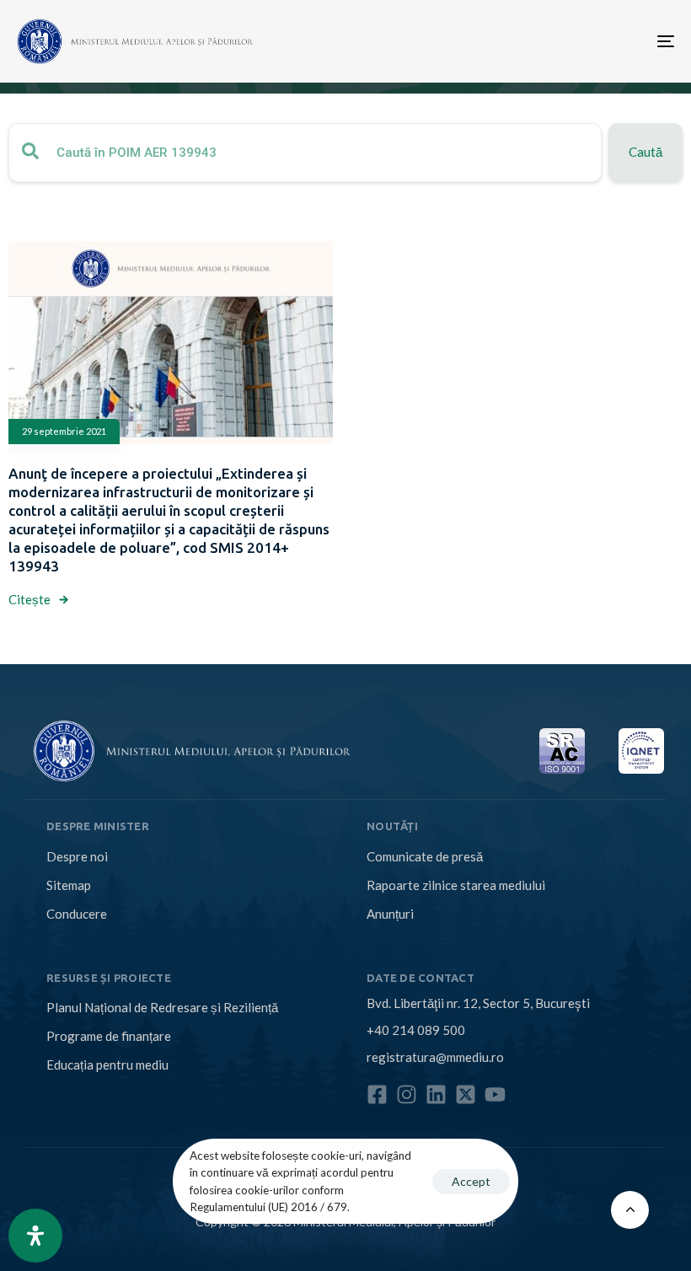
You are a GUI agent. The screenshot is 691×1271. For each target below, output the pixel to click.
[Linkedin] (436, 1094)
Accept (471, 1181)
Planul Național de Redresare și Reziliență (162, 1007)
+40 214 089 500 (416, 1030)
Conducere (76, 913)
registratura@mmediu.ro (435, 1057)
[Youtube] (495, 1094)
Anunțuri (390, 913)
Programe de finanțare (108, 1035)
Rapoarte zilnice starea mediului (456, 885)
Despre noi (77, 856)
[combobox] (305, 152)
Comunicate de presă (425, 856)
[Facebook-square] (377, 1094)
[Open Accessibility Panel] (35, 1236)
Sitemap (68, 885)
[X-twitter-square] (465, 1094)
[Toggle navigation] (564, 41)
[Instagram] (406, 1094)
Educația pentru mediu (107, 1064)
